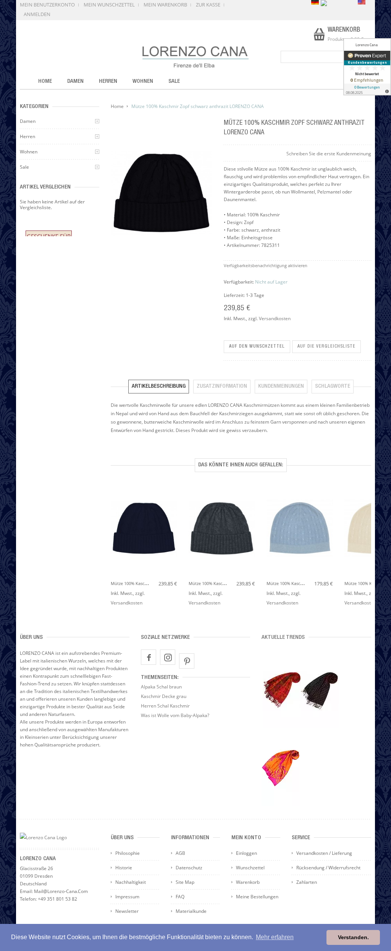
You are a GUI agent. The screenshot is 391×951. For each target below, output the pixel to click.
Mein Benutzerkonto (47, 4)
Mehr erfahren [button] (275, 937)
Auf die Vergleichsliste (326, 346)
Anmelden (37, 14)
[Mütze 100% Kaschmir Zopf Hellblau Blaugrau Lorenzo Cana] (300, 529)
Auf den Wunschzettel (257, 346)
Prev (114, 523)
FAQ (180, 896)
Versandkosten (275, 318)
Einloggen (246, 853)
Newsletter (127, 911)
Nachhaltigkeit (130, 882)
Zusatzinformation (222, 386)
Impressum (127, 896)
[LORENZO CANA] (195, 57)
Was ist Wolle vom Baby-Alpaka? (175, 715)
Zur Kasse (208, 4)
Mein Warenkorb (165, 4)
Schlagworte (332, 386)
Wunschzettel (250, 867)
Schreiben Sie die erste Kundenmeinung (328, 153)
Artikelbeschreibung (159, 386)
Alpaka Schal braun (161, 686)
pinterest (186, 661)
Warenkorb (248, 882)
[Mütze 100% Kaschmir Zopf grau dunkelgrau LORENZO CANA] (222, 529)
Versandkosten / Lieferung (324, 853)
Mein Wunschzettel (109, 4)
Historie (123, 867)
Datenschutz (189, 867)
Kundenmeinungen (281, 386)
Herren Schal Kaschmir (165, 706)
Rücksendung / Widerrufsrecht (328, 867)
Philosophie (127, 853)
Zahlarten (306, 882)
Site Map (185, 882)
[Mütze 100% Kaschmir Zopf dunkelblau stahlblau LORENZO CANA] (144, 529)
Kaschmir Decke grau (163, 696)
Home (117, 106)
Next (367, 523)
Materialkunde (191, 911)
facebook (148, 657)
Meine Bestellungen (257, 896)
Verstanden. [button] (353, 937)
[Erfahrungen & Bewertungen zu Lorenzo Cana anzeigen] (367, 66)
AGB (180, 853)
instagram (167, 657)
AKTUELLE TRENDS (283, 637)
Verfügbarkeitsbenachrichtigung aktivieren (265, 265)
